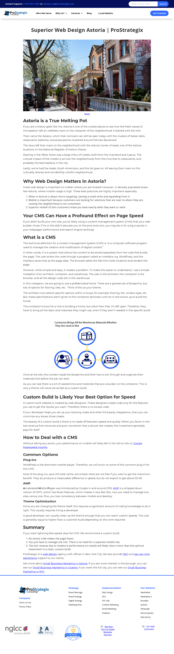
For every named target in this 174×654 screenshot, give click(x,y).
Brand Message (75, 592)
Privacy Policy (25, 606)
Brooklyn (144, 600)
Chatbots (106, 613)
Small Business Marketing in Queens (55, 567)
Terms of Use (25, 602)
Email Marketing (109, 608)
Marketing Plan (75, 604)
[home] (16, 13)
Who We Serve (43, 13)
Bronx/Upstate (147, 613)
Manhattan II (146, 596)
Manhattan (145, 592)
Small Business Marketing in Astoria (65, 563)
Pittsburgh (145, 608)
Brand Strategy (75, 596)
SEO (125, 554)
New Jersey (145, 617)
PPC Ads (106, 600)
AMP (116, 488)
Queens (144, 604)
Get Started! (159, 13)
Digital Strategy (75, 600)
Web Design (107, 592)
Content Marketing (110, 604)
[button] (62, 13)
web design (50, 554)
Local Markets (105, 13)
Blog (89, 13)
